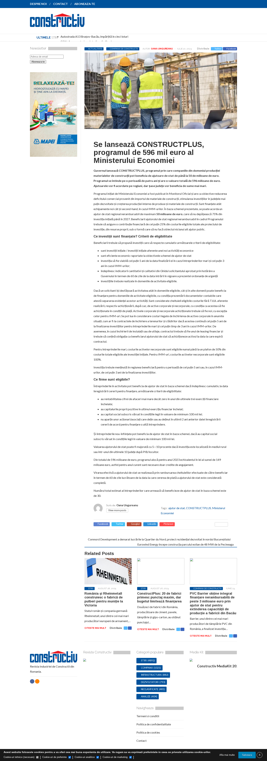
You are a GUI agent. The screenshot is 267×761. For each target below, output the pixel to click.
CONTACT (60, 3)
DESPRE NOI (38, 3)
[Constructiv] (57, 24)
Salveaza (247, 755)
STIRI (90, 588)
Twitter (218, 48)
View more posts (117, 510)
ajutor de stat (176, 508)
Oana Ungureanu (162, 48)
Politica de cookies (148, 732)
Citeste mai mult (95, 628)
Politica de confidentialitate (153, 724)
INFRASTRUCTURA (151, 674)
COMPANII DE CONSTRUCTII (124, 48)
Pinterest (168, 524)
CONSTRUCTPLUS (198, 508)
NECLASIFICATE (149, 689)
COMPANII (147, 667)
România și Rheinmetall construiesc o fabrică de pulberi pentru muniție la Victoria (103, 599)
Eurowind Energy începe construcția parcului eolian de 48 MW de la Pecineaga (185, 544)
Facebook (231, 48)
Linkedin (151, 524)
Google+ (135, 524)
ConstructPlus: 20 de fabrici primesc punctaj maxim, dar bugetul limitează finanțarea (159, 597)
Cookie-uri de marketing (115, 757)
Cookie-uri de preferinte (54, 757)
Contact (141, 740)
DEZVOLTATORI (150, 682)
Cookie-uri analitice (85, 757)
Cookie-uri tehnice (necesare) (19, 757)
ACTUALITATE (95, 48)
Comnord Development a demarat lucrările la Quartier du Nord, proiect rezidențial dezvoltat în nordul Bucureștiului (159, 539)
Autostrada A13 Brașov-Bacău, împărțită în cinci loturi (94, 36)
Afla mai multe (227, 755)
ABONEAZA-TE (84, 3)
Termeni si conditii (147, 716)
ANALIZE (145, 696)
